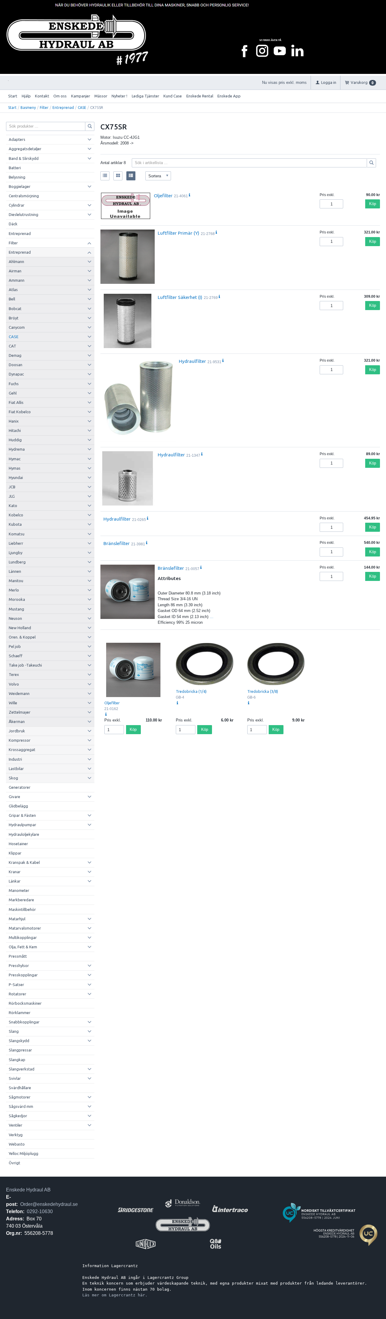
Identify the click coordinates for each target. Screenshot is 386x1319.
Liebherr (16, 543)
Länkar (15, 881)
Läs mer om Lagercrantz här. (114, 1295)
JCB (12, 487)
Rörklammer (19, 1012)
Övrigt (14, 1163)
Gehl (13, 393)
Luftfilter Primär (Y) (178, 233)
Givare (14, 796)
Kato (13, 505)
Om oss (60, 96)
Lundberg (17, 562)
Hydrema (17, 449)
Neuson (15, 618)
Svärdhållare (20, 1088)
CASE (82, 107)
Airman (15, 271)
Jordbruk (17, 731)
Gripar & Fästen (22, 815)
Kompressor (19, 740)
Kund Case (172, 96)
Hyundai (16, 477)
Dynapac (16, 374)
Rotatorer (17, 994)
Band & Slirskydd (24, 158)
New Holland (20, 628)
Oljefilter (163, 195)
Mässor (100, 96)
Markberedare (21, 900)
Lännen (15, 571)
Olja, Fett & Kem (23, 947)
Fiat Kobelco (20, 412)
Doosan (15, 365)
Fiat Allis (16, 402)
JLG (12, 496)
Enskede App (229, 96)
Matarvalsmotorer (25, 928)
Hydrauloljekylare (24, 834)
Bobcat (15, 308)
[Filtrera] (371, 162)
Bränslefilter (116, 543)
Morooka (17, 599)
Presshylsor (19, 965)
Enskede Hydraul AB (28, 1189)
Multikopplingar (23, 937)
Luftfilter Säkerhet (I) (180, 297)
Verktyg (16, 1135)
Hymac (15, 459)
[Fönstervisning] (117, 175)
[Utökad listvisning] (130, 175)
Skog (13, 778)
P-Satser (16, 984)
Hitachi (15, 430)
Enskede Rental (199, 96)
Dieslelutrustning (23, 214)
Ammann (16, 280)
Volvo (14, 684)
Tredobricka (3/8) (262, 691)
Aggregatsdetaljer (25, 149)
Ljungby (15, 552)
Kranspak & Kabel (24, 862)
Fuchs (14, 384)
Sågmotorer (19, 1097)
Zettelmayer (19, 712)
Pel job (15, 646)
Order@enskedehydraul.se (49, 1204)
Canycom (17, 327)
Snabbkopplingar (24, 1022)
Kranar (15, 872)
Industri (15, 759)
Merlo (14, 590)
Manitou (16, 581)
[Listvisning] (104, 175)
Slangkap (17, 1059)
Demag (15, 355)
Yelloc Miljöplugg (23, 1153)
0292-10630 (40, 1211)
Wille (13, 703)
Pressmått (18, 956)
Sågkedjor (18, 1116)
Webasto (17, 1144)
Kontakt (42, 96)
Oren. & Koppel (22, 637)
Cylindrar (16, 205)
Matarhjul (17, 919)
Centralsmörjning (24, 196)
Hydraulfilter (192, 361)
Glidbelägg (18, 806)
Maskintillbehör (22, 909)
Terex (14, 674)
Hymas (15, 468)
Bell (12, 299)
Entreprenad (63, 107)
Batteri (15, 168)
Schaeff (15, 656)
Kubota (15, 524)
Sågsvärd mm (21, 1106)
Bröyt (13, 318)
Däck (13, 224)
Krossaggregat (22, 749)
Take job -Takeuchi (25, 665)
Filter (44, 107)
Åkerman (17, 721)
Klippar (15, 853)
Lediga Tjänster (145, 96)
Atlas (13, 289)
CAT (12, 346)
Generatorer (19, 787)
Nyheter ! (119, 96)
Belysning (17, 177)
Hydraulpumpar (22, 825)
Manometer (19, 890)
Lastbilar (16, 768)
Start (12, 96)
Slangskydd (19, 1040)
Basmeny (28, 107)
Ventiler (15, 1125)
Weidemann (19, 693)
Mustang (16, 609)
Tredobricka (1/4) (191, 691)
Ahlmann (16, 261)
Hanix (14, 421)
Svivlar (15, 1078)
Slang (14, 1031)
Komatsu (16, 534)
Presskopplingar (23, 975)
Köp (372, 203)
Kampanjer (80, 96)
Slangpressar (20, 1050)
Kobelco (16, 515)
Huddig (15, 440)
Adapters (17, 139)
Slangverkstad (21, 1069)
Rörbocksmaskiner (25, 1003)
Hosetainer (18, 844)
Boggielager (19, 186)
